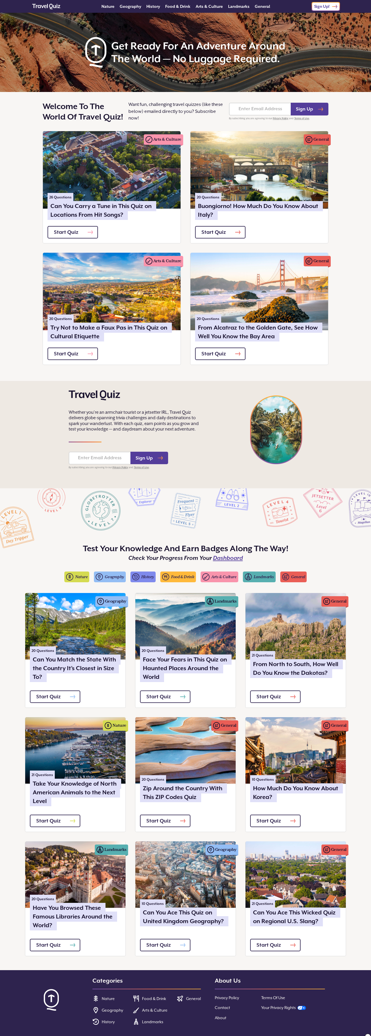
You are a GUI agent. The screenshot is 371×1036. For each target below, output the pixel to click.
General (262, 6)
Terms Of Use (273, 997)
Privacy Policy (280, 118)
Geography (130, 6)
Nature (107, 6)
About (220, 1017)
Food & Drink (177, 6)
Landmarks (239, 6)
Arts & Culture (209, 6)
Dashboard (228, 558)
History (153, 6)
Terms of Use (301, 118)
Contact (222, 1007)
